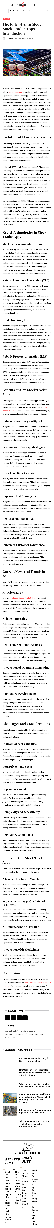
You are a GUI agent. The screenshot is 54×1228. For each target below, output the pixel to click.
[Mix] (25, 1017)
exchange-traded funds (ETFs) (16, 1034)
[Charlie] (5, 38)
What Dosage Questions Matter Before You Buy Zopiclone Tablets (35, 1085)
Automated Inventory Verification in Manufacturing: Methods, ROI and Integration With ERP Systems (35, 1098)
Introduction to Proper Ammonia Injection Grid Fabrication (35, 1111)
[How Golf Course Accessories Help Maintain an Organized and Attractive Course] (10, 1072)
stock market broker (36, 1034)
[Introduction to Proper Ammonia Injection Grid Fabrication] (10, 1111)
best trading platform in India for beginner (20, 1031)
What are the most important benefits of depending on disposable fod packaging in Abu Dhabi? (8, 1197)
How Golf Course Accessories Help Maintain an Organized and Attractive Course (35, 1072)
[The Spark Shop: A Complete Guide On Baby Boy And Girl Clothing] (21, 1167)
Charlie (11, 39)
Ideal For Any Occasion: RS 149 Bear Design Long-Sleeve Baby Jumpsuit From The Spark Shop (35, 1197)
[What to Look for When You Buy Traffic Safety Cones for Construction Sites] (10, 1124)
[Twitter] (13, 1017)
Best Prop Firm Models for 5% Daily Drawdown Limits (33, 1059)
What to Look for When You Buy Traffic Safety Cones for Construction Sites (34, 1124)
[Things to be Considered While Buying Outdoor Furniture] (14, 1169)
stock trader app (11, 1037)
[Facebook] (7, 1017)
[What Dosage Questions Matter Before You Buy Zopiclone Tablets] (10, 1085)
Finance (6, 19)
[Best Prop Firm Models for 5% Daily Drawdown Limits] (10, 1060)
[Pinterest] (19, 1017)
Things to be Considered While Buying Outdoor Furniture (18, 1187)
